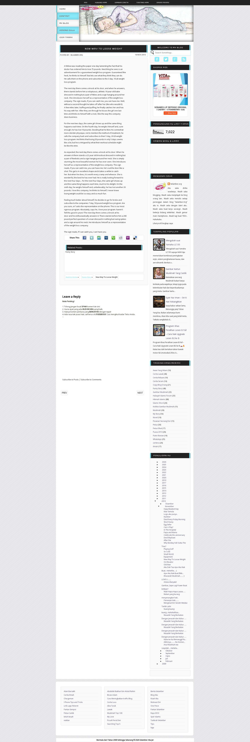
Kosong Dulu (67, 30)
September (170, 653)
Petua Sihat (157, 428)
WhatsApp (157, 439)
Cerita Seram (158, 381)
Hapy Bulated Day (171, 509)
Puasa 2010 (157, 432)
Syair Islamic (156, 716)
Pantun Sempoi (70, 709)
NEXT (140, 392)
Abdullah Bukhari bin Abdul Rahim (121, 691)
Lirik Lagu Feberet (71, 706)
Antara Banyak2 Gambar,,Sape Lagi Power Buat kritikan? (174, 585)
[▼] (158, 501)
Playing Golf (168, 549)
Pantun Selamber (157, 709)
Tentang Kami (142, 2)
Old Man (167, 564)
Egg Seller (168, 524)
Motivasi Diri (156, 702)
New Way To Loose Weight (103, 48)
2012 (164, 496)
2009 (164, 664)
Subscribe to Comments (91, 379)
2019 (164, 480)
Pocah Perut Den (114, 720)
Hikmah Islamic (159, 399)
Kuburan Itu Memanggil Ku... (175, 639)
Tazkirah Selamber (158, 720)
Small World (169, 554)
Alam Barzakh (69, 691)
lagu (152, 727)
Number (167, 517)
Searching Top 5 (113, 724)
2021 (164, 475)
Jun (167, 658)
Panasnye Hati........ (171, 600)
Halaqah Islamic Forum (162, 395)
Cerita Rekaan (158, 377)
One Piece (155, 706)
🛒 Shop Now (170, 113)
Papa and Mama (170, 532)
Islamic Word (158, 403)
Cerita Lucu (111, 702)
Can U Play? (168, 527)
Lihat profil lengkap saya (163, 223)
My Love (110, 716)
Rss (85, 2)
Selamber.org (176, 184)
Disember (170, 503)
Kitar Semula (169, 511)
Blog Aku (154, 695)
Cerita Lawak (158, 374)
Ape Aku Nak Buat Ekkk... (174, 573)
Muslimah (157, 410)
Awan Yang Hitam (160, 370)
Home (62, 9)
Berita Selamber (157, 691)
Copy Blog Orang (160, 385)
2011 (164, 498)
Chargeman (68, 698)
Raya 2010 (155, 713)
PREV (64, 392)
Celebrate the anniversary (174, 535)
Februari (169, 661)
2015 (164, 488)
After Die (167, 540)
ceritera (156, 443)
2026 (164, 462)
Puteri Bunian (158, 435)
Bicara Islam (112, 695)
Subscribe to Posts (70, 379)
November (169, 506)
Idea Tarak (65, 37)
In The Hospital (170, 530)
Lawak (109, 709)
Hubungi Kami (101, 2)
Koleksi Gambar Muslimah (163, 406)
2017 (164, 483)
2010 (164, 501)
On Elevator (168, 562)
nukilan (67, 720)
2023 (164, 470)
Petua (155, 424)
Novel (155, 417)
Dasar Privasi (163, 2)
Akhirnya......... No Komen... (174, 642)
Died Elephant (169, 537)
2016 (164, 485)
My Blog (64, 23)
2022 (164, 472)
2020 (164, 477)
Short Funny (168, 522)
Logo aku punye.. (171, 514)
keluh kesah (68, 716)
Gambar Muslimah (160, 392)
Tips (152, 724)
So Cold (167, 551)
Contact (64, 16)
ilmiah (155, 446)
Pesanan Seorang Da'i (162, 421)
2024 (164, 467)
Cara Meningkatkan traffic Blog (119, 698)
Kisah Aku (154, 698)
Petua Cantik (69, 713)
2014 (164, 490)
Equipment (168, 557)
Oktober (169, 651)
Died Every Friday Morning (174, 519)
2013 (164, 493)
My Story (156, 414)
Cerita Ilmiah (69, 695)
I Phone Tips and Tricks (73, 702)
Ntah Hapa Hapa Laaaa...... (174, 591)
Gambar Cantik (121, 2)
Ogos (168, 656)
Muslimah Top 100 (114, 713)
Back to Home (71, 277)
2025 (164, 464)
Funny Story (86, 277)
